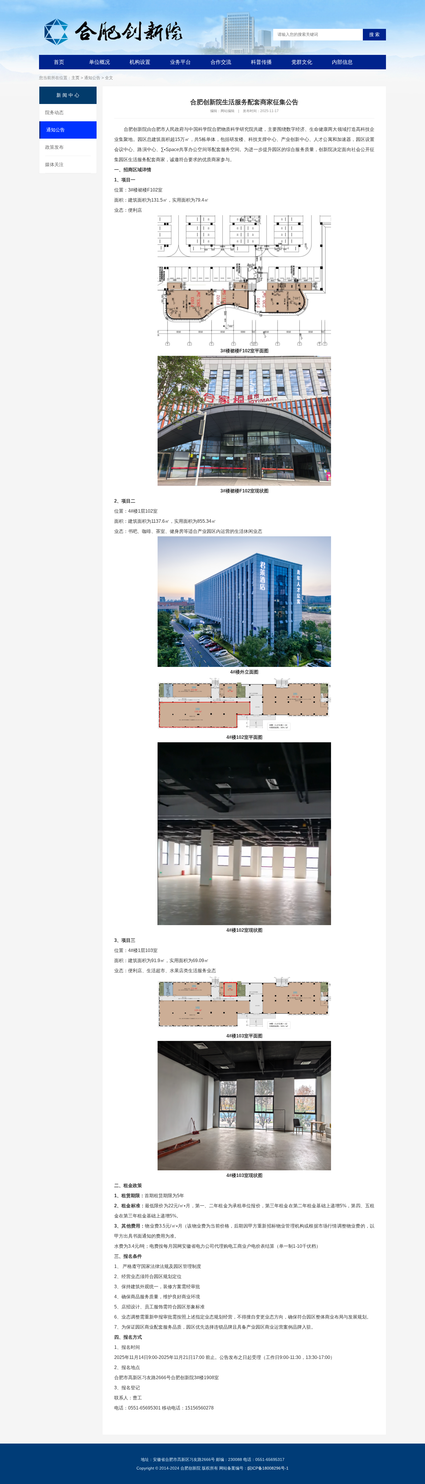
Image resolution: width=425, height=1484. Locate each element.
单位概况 (99, 62)
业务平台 (180, 62)
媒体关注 (54, 164)
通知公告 (55, 129)
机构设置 (140, 62)
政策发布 (54, 147)
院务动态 (54, 112)
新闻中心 (68, 95)
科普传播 (261, 62)
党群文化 (301, 62)
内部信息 (342, 62)
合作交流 (220, 62)
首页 (59, 62)
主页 (75, 77)
